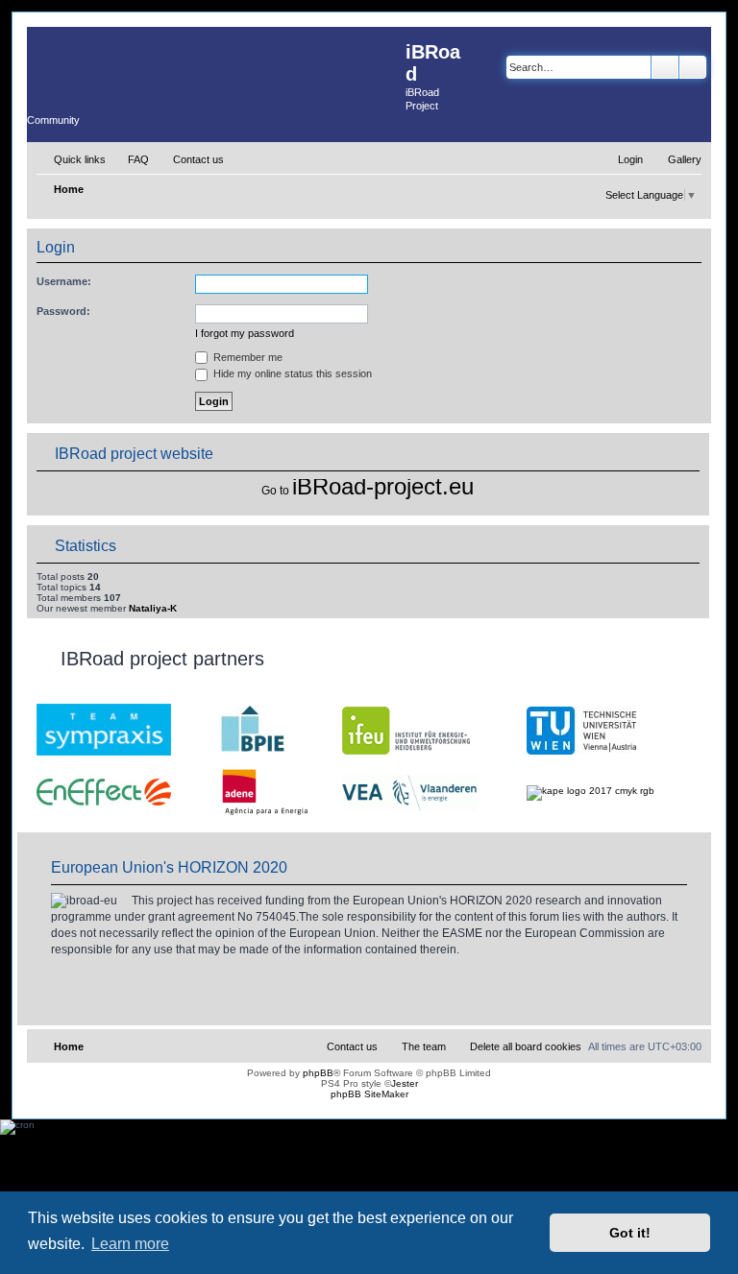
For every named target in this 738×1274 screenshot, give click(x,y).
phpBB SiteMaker (369, 1094)
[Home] (216, 65)
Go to (275, 490)
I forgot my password (244, 333)
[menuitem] (130, 159)
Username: (64, 281)
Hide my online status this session (291, 373)
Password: (63, 311)
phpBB (318, 1073)
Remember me (246, 357)
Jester (404, 1083)
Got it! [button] (630, 1232)
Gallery (684, 159)
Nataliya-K (153, 608)
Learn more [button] (130, 1244)
